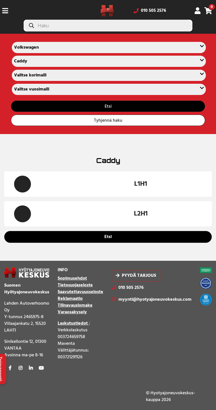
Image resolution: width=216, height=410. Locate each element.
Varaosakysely (72, 312)
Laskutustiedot (73, 323)
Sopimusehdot (72, 278)
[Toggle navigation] (7, 10)
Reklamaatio (70, 298)
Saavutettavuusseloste (80, 292)
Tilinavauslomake (75, 305)
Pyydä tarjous (139, 276)
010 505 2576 (153, 10)
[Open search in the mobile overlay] (108, 25)
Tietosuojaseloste (75, 285)
